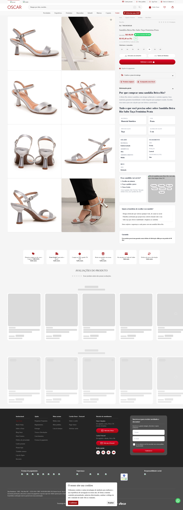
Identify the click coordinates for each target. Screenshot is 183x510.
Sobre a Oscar (20, 428)
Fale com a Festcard (109, 443)
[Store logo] (14, 7)
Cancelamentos (39, 436)
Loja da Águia (20, 455)
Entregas (37, 428)
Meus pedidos (142, 1)
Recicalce (18, 459)
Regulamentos (39, 425)
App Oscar (154, 1)
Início (120, 17)
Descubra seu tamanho (134, 55)
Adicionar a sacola (146, 62)
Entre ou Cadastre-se (168, 1)
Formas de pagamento (41, 440)
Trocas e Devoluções (41, 432)
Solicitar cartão (73, 428)
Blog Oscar (19, 432)
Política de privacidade (23, 440)
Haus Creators (20, 436)
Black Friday (20, 425)
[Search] (139, 7)
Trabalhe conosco (21, 451)
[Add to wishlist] (111, 20)
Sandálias (140, 17)
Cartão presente (128, 1)
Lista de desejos (57, 428)
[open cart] (172, 7)
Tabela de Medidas (162, 55)
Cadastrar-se (148, 451)
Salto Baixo (148, 17)
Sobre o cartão (73, 421)
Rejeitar (111, 503)
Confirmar (73, 503)
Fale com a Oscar (109, 430)
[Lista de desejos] (164, 7)
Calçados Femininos (130, 17)
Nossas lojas (19, 447)
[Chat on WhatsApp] (177, 500)
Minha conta (56, 421)
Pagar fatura (72, 425)
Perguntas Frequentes (41, 421)
